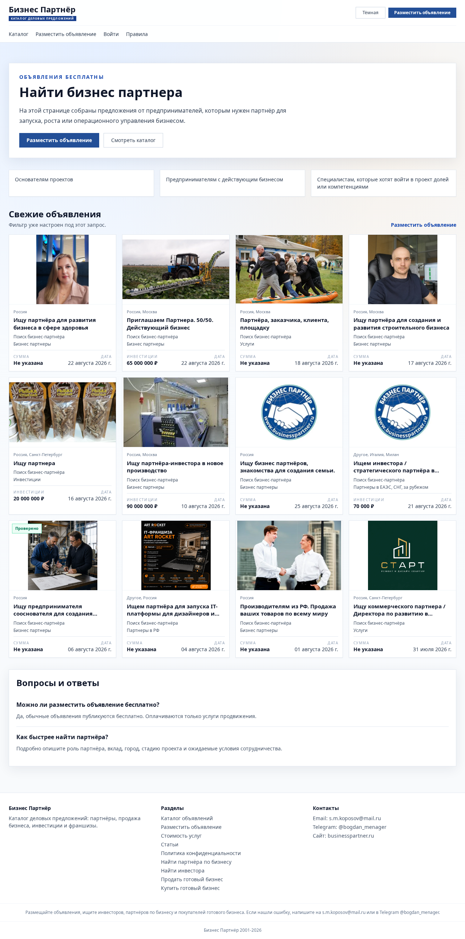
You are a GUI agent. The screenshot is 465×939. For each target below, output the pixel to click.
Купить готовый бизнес (190, 887)
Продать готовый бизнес (192, 879)
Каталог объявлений (187, 818)
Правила (137, 34)
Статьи (169, 844)
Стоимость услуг (181, 835)
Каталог (18, 34)
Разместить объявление (422, 12)
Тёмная (371, 12)
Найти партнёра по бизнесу (196, 861)
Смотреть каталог (133, 140)
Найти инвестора (183, 870)
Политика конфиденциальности (201, 853)
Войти (111, 34)
